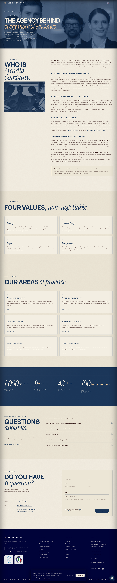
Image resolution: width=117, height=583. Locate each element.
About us (67, 541)
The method (68, 544)
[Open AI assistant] (112, 578)
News (77, 3)
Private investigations (45, 544)
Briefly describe (71, 496)
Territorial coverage (70, 549)
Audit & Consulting (44, 552)
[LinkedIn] (102, 568)
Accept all (80, 575)
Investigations (33, 3)
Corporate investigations (45, 546)
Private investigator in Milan (46, 541)
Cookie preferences (107, 579)
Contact (84, 3)
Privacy (91, 579)
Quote (67, 557)
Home (5, 11)
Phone (89, 476)
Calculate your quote (98, 2)
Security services (43, 554)
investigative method (72, 130)
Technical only (70, 575)
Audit (52, 3)
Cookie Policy (47, 578)
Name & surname (70, 476)
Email (67, 483)
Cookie (97, 579)
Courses (69, 3)
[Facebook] (99, 568)
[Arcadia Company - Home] (13, 538)
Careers (67, 554)
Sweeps (44, 3)
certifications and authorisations (96, 130)
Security (59, 3)
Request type (69, 490)
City (89, 483)
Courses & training (44, 557)
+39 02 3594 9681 (22, 501)
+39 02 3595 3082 (96, 554)
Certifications (68, 552)
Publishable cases (70, 546)
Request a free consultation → (12, 444)
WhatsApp (94, 558)
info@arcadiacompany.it (24, 505)
